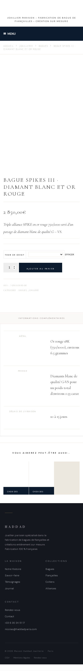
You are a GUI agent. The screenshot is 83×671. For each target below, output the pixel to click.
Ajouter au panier (40, 268)
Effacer (69, 254)
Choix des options (12, 493)
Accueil (8, 46)
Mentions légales (21, 657)
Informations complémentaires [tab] (41, 318)
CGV (7, 657)
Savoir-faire (12, 575)
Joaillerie (26, 46)
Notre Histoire (13, 569)
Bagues (43, 46)
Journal (9, 588)
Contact (9, 616)
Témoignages (12, 582)
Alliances (51, 588)
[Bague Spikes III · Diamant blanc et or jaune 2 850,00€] (41, 474)
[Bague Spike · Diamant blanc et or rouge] (16, 474)
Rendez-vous (12, 610)
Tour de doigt (15, 255)
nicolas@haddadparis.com (21, 629)
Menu (11, 33)
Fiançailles (52, 575)
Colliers (50, 582)
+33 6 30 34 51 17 (15, 623)
